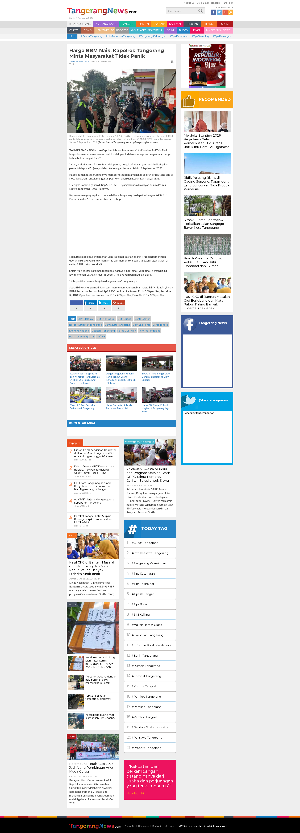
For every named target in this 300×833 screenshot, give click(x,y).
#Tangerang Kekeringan (152, 36)
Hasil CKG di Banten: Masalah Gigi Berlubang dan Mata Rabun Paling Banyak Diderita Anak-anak (92, 568)
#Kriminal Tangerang (144, 675)
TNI (92, 336)
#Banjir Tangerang (142, 655)
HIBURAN (192, 24)
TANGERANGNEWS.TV (218, 30)
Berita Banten (142, 318)
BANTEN (144, 24)
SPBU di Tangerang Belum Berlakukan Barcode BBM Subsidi (156, 376)
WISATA (73, 30)
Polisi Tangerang (78, 336)
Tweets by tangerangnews (198, 412)
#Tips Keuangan (222, 36)
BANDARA (159, 24)
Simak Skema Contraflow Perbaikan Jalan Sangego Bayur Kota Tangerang (204, 224)
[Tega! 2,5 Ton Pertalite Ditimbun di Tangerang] (85, 394)
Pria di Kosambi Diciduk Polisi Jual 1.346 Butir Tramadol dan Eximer (203, 262)
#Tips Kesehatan (179, 36)
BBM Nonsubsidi (106, 318)
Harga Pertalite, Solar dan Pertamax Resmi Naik (119, 407)
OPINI (170, 30)
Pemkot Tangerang (149, 330)
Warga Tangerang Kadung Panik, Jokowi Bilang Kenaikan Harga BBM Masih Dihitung (121, 378)
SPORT (225, 24)
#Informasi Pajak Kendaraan (149, 645)
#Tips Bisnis (137, 604)
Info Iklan (228, 2)
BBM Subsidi (125, 318)
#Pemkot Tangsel (142, 716)
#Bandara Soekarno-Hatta (147, 727)
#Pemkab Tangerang (144, 706)
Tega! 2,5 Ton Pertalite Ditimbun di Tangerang (82, 407)
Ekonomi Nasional (79, 330)
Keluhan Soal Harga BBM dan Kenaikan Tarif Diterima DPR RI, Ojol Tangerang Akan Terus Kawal (85, 378)
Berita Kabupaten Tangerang (85, 324)
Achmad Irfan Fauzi (79, 61)
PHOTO (183, 30)
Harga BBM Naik (126, 330)
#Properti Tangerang (144, 747)
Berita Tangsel (160, 324)
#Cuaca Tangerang (91, 36)
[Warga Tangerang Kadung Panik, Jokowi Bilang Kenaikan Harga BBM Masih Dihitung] (121, 363)
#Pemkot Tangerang (144, 696)
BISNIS (87, 30)
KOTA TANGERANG (79, 24)
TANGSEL (127, 24)
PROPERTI (122, 30)
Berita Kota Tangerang (117, 324)
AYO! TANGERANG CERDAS (146, 30)
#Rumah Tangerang (143, 665)
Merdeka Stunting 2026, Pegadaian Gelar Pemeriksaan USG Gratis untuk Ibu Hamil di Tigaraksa (206, 141)
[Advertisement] (121, 227)
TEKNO (209, 24)
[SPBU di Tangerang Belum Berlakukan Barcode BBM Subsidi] (157, 363)
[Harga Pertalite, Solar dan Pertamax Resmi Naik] (121, 394)
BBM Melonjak (86, 318)
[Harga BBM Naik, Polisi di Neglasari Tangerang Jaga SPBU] (157, 394)
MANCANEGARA (104, 30)
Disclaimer (203, 2)
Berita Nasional (141, 324)
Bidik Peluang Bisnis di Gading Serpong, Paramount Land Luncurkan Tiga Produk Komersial (207, 183)
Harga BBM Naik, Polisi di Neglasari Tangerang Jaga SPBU (155, 408)
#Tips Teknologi (200, 36)
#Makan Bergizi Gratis (144, 624)
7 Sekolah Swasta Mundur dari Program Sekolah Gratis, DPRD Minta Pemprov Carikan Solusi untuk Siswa (149, 475)
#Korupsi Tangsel (141, 686)
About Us (189, 2)
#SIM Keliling (138, 614)
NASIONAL (175, 24)
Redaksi (215, 2)
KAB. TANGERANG (105, 24)
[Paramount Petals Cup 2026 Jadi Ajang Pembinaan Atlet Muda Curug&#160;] (93, 746)
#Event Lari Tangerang (145, 634)
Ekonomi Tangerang (103, 330)
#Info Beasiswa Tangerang (120, 36)
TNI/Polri (101, 336)
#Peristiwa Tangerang (144, 737)
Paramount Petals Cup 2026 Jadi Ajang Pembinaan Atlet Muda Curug (91, 767)
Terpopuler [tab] (75, 443)
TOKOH (197, 30)
